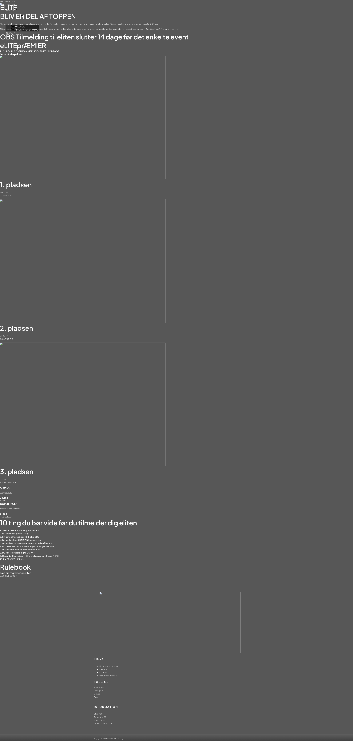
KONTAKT (11, 33)
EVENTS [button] (10, 10)
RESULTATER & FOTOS (26, 30)
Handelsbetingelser (108, 666)
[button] (16, 9)
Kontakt (103, 672)
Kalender (103, 669)
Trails (96, 697)
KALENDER (20, 27)
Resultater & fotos (108, 676)
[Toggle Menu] (22, 15)
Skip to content (7, 1)
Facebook (99, 687)
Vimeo (97, 694)
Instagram (99, 690)
